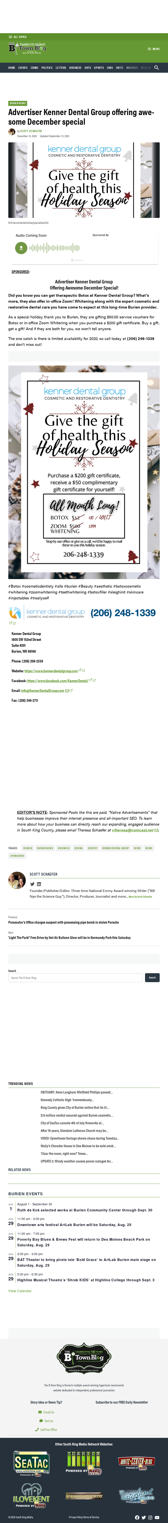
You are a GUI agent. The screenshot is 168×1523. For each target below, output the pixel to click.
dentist (92, 848)
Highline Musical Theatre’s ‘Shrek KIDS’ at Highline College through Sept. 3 (86, 1279)
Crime (34, 67)
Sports (99, 67)
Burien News (18, 103)
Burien (27, 848)
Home (11, 67)
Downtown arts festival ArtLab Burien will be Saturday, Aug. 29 (74, 1224)
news (148, 848)
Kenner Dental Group (115, 848)
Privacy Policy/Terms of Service (84, 1517)
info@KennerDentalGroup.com (42, 690)
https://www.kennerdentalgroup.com (51, 670)
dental (79, 848)
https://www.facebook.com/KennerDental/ (58, 680)
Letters (61, 67)
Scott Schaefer (31, 131)
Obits (119, 67)
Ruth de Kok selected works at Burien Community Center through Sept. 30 (84, 1210)
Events (23, 67)
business (64, 848)
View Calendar (20, 1290)
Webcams (147, 67)
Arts (88, 67)
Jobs (110, 67)
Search (12, 970)
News (137, 848)
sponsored (17, 856)
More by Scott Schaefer (140, 896)
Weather (132, 67)
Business (75, 67)
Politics (47, 67)
